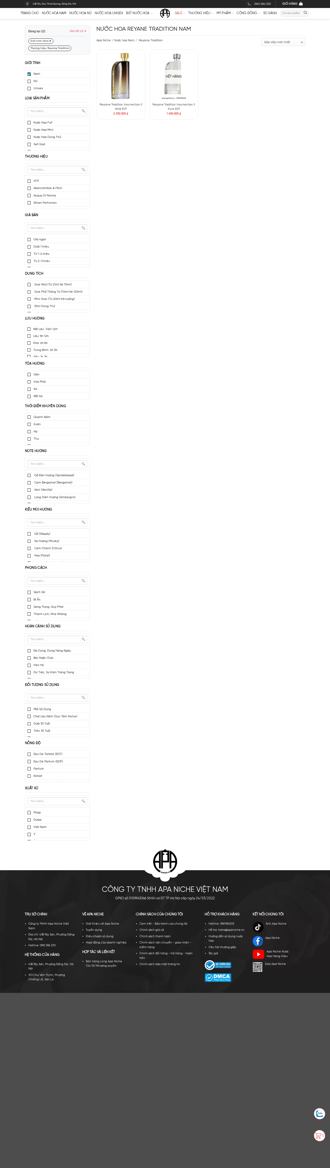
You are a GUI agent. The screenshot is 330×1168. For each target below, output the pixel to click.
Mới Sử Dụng (42, 709)
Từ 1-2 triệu (42, 254)
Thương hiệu (199, 13)
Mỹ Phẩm (224, 13)
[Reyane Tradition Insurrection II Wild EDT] (121, 76)
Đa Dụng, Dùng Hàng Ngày (52, 650)
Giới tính (32, 63)
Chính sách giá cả (151, 930)
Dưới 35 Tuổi (42, 723)
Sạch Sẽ (39, 592)
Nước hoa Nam (124, 40)
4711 (36, 181)
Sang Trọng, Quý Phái (48, 606)
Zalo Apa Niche (275, 964)
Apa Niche (103, 40)
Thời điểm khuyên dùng (45, 406)
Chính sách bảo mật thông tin (159, 964)
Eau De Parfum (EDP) (48, 761)
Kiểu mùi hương (38, 509)
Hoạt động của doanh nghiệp (106, 942)
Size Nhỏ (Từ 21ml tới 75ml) (53, 284)
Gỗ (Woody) (42, 534)
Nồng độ (33, 743)
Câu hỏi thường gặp (222, 947)
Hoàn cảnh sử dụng (43, 626)
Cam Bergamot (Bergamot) (53, 482)
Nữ (35, 81)
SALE (178, 13)
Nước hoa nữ (80, 13)
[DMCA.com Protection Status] (218, 977)
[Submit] (305, 13)
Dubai (38, 819)
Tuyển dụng (94, 930)
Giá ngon (40, 239)
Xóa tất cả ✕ (78, 31)
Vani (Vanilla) (43, 489)
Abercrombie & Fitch (48, 188)
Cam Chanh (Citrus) (48, 548)
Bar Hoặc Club (43, 658)
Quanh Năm (42, 417)
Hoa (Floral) (42, 555)
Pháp (37, 812)
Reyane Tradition (150, 40)
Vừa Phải (40, 381)
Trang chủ (29, 13)
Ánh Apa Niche (276, 923)
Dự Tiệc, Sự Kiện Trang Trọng (54, 672)
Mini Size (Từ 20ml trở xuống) (54, 299)
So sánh (270, 13)
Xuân (37, 424)
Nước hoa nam (54, 13)
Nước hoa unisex (109, 13)
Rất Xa (38, 396)
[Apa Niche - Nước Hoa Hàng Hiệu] (165, 13)
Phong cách (36, 568)
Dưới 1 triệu (41, 246)
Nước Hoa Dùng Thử (47, 137)
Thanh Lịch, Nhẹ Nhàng (50, 614)
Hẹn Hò (39, 665)
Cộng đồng (247, 13)
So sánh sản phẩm (134, 66)
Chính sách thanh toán (155, 936)
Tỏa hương (35, 363)
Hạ (35, 431)
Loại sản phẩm (37, 98)
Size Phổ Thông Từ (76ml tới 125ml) (58, 291)
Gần (36, 374)
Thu (36, 438)
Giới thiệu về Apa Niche (102, 923)
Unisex (38, 88)
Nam (37, 74)
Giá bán (31, 215)
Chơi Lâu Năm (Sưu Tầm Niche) (55, 716)
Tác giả (213, 953)
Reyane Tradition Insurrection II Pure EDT (173, 107)
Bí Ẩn (37, 599)
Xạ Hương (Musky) (46, 541)
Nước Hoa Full (43, 122)
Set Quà (39, 144)
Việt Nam (40, 827)
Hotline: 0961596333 (221, 923)
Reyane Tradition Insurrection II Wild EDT (121, 107)
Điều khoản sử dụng (99, 936)
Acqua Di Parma (45, 195)
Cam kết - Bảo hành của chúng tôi (163, 923)
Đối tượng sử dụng (42, 685)
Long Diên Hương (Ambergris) (55, 497)
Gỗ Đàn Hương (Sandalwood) (54, 475)
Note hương (36, 451)
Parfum (39, 768)
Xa (35, 389)
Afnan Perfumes (45, 202)
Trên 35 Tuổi (42, 731)
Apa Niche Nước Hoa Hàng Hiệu (278, 954)
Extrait (38, 776)
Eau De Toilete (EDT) (48, 754)
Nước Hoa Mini (43, 129)
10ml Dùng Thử (44, 306)
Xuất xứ (31, 788)
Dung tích (34, 273)
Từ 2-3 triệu (42, 261)
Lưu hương (35, 318)
